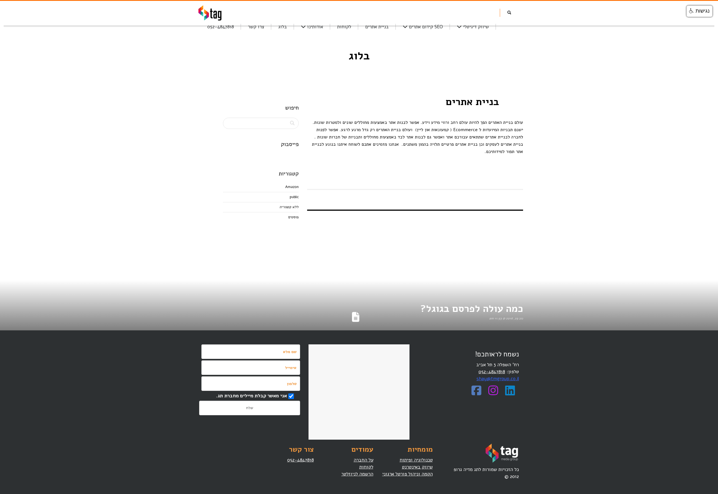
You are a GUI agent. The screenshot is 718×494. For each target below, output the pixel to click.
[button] (699, 11)
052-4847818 (220, 27)
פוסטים (293, 217)
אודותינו (314, 27)
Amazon (292, 186)
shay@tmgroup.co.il (498, 378)
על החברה (363, 460)
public (294, 197)
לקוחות (344, 27)
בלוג (282, 27)
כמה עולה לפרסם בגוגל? (471, 308)
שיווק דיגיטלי (475, 27)
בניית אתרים (377, 27)
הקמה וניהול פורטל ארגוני (407, 474)
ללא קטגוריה (289, 207)
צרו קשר (256, 27)
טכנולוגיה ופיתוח (416, 460)
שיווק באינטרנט (417, 467)
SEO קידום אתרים (425, 27)
